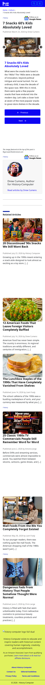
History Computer (32, 253)
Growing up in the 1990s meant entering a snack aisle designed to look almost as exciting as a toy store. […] (22, 260)
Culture (11, 10)
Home (5, 10)
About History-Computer (22, 667)
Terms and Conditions (30, 676)
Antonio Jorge (31, 449)
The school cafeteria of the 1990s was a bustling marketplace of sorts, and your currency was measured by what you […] (22, 399)
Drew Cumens (33, 32)
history (6, 18)
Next (41, 47)
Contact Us (11, 672)
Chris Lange (30, 604)
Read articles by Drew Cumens (22, 190)
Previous (4, 47)
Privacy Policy (11, 676)
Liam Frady (30, 392)
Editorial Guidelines (28, 672)
